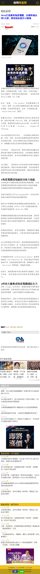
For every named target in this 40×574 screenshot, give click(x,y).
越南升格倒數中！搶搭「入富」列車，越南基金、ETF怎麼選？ (33, 374)
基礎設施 (20, 327)
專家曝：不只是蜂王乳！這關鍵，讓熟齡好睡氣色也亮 (19, 374)
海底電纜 (13, 327)
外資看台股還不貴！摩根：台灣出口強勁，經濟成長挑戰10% (6, 374)
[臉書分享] (15, 571)
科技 (7, 327)
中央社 (6, 29)
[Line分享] (22, 571)
